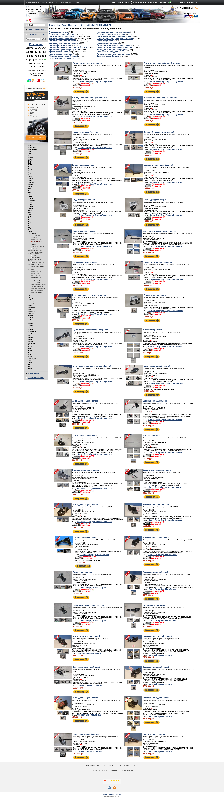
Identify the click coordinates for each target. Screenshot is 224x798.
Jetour (30, 224)
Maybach (31, 304)
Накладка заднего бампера (61, 58)
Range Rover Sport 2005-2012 (38, 288)
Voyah (30, 363)
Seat (29, 335)
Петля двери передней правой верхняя (115, 39)
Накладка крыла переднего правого (113, 32)
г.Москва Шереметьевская (89, 653)
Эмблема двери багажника (109, 56)
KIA (29, 230)
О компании (32, 14)
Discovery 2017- (35, 273)
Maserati (31, 302)
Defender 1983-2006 (35, 235)
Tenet (30, 353)
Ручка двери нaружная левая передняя (115, 47)
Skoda (30, 339)
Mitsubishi (31, 312)
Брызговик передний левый (62, 34)
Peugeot (30, 323)
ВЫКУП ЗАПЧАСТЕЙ (100, 771)
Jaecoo (30, 218)
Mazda (30, 306)
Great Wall (31, 200)
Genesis (30, 198)
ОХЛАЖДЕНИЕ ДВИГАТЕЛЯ (39, 246)
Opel (29, 319)
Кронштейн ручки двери (60, 45)
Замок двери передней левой (63, 41)
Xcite (29, 366)
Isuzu (30, 212)
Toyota (30, 357)
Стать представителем (36, 11)
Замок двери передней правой (63, 43)
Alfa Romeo (32, 147)
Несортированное (36, 378)
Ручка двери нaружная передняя (112, 50)
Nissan (30, 315)
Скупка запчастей (36, 34)
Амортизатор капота (58, 32)
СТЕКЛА (34, 255)
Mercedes (31, 308)
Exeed (30, 186)
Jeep (29, 222)
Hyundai (30, 208)
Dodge (30, 181)
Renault (30, 329)
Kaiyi (29, 228)
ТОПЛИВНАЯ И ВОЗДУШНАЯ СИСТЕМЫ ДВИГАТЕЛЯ (34, 259)
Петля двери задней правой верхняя (114, 36)
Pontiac (30, 325)
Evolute (30, 184)
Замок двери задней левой (61, 36)
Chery (30, 169)
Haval (30, 202)
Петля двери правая (106, 41)
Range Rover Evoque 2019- (37, 286)
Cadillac (30, 165)
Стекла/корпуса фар (37, 30)
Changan (31, 167)
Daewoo (30, 177)
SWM (29, 349)
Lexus (30, 294)
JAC (29, 216)
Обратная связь (124, 766)
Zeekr (30, 368)
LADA (30, 232)
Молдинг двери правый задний (63, 56)
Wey (29, 364)
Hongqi (30, 206)
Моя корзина (185, 2)
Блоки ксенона (34, 373)
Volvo (30, 361)
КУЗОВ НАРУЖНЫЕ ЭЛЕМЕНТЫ (99, 25)
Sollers (30, 341)
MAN (29, 300)
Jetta (29, 226)
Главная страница (32, 2)
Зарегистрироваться (49, 2)
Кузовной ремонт (127, 771)
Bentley (30, 159)
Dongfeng (31, 183)
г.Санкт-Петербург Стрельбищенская (95, 82)
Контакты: (36, 44)
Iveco (30, 214)
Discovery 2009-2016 (36, 271)
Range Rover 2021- (35, 282)
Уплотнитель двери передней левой (114, 54)
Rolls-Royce (32, 331)
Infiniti (30, 210)
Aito (29, 145)
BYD (29, 163)
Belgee (30, 157)
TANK (30, 351)
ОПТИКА (34, 244)
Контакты (78, 2)
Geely (30, 196)
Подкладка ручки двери (108, 43)
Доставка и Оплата (34, 9)
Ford (29, 192)
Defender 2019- (34, 237)
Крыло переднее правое (60, 54)
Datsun (30, 179)
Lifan (29, 296)
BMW (30, 161)
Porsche (31, 327)
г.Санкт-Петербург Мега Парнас (94, 555)
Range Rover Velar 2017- (37, 292)
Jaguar (30, 220)
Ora (29, 321)
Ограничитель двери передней (111, 34)
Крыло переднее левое (60, 52)
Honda (30, 204)
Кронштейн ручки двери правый (64, 50)
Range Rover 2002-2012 (36, 279)
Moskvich (31, 313)
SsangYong (31, 343)
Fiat (29, 190)
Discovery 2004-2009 (36, 239)
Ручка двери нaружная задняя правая (114, 45)
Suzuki (30, 347)
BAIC (30, 155)
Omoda (30, 317)
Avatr (30, 153)
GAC (29, 194)
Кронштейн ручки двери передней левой (68, 47)
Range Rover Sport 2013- (37, 290)
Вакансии (114, 771)
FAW (29, 188)
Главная (52, 25)
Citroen (30, 175)
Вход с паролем (65, 2)
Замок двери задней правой (62, 39)
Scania (30, 333)
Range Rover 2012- (35, 281)
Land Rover (32, 234)
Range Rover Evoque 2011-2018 (38, 284)
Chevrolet (31, 171)
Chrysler (31, 173)
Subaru (30, 345)
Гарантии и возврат (34, 16)
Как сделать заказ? (34, 7)
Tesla (30, 355)
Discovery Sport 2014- (36, 275)
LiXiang (30, 298)
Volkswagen (32, 359)
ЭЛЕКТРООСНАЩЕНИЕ (38, 266)
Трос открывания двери (108, 52)
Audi (29, 151)
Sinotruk (31, 337)
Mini (29, 310)
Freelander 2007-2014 (36, 277)
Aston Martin (32, 149)
